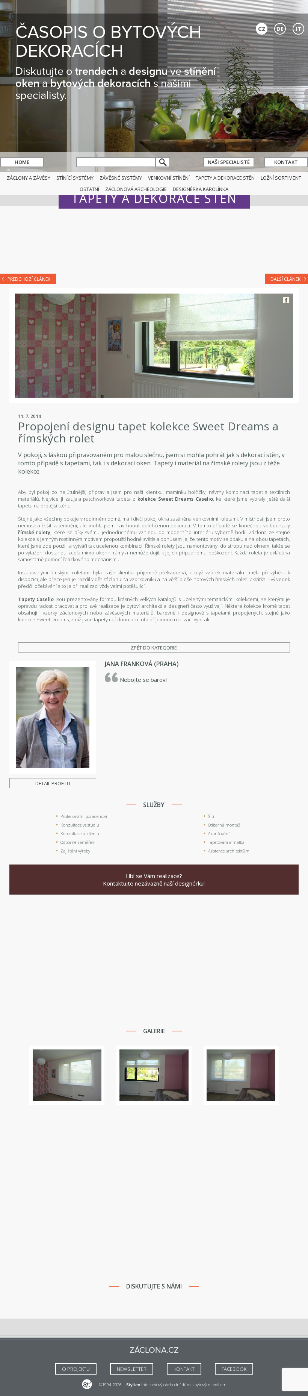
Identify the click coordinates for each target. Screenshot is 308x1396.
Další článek (285, 279)
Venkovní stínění (169, 177)
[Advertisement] (154, 245)
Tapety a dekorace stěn (225, 177)
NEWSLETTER (131, 1369)
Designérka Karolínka (200, 189)
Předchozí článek (29, 279)
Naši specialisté (229, 162)
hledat (163, 162)
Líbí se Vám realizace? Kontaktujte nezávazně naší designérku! (154, 879)
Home (22, 162)
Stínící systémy (75, 177)
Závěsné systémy (121, 177)
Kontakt (286, 162)
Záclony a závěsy (28, 177)
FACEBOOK (234, 1369)
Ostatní (89, 189)
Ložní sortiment (281, 177)
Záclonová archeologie (136, 189)
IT (298, 28)
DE (280, 28)
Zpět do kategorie (154, 647)
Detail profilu (52, 783)
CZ (262, 28)
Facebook (286, 300)
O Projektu (76, 1369)
